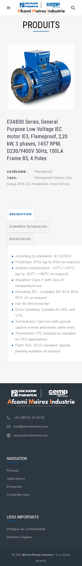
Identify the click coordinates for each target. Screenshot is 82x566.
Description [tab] (20, 214)
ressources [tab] (20, 239)
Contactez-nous (18, 494)
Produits (13, 470)
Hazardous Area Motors (51, 183)
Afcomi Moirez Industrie (37, 555)
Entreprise (14, 486)
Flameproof (43, 171)
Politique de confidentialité (26, 529)
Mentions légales (19, 537)
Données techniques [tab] (28, 226)
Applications (16, 478)
